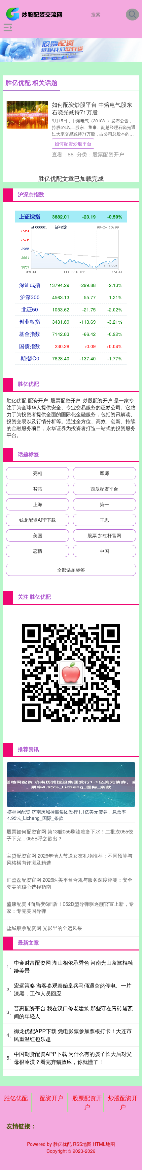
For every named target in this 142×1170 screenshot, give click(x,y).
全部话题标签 (71, 569)
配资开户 (51, 1097)
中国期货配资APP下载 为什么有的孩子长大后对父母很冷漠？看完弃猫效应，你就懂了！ (73, 1058)
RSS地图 (82, 1144)
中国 (104, 550)
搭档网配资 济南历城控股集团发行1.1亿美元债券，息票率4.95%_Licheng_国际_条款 (66, 814)
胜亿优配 (16, 1097)
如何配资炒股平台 (72, 143)
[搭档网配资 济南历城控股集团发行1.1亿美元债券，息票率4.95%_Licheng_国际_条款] (71, 784)
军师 (104, 473)
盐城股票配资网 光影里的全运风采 (44, 927)
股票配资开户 (87, 1102)
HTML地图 (104, 1144)
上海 (37, 504)
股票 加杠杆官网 (104, 535)
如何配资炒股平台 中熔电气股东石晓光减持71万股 (92, 108)
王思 (104, 519)
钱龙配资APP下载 (37, 519)
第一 (104, 504)
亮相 (37, 473)
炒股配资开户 (123, 1102)
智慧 (37, 488)
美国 (37, 535)
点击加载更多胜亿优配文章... (71, 178)
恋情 (37, 550)
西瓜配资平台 (104, 488)
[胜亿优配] (35, 13)
